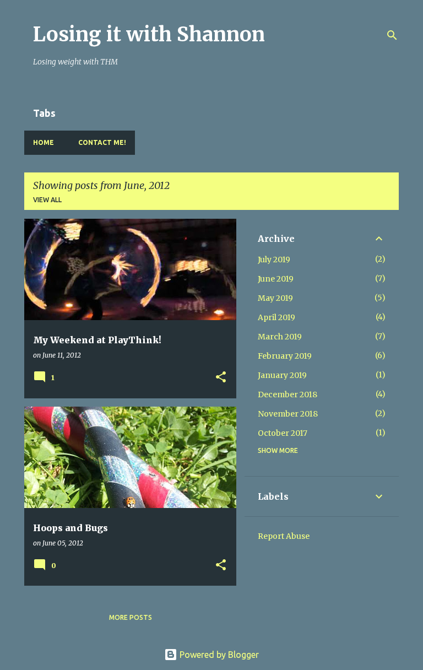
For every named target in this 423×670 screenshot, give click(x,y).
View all (47, 199)
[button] (220, 377)
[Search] (392, 35)
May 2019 (275, 298)
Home (43, 142)
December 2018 (287, 394)
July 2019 (274, 259)
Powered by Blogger (218, 655)
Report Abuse (284, 536)
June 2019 (276, 279)
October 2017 (282, 433)
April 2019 (276, 317)
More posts (130, 617)
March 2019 (280, 337)
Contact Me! (102, 142)
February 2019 (285, 356)
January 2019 (282, 375)
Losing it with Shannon (149, 34)
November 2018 (288, 414)
